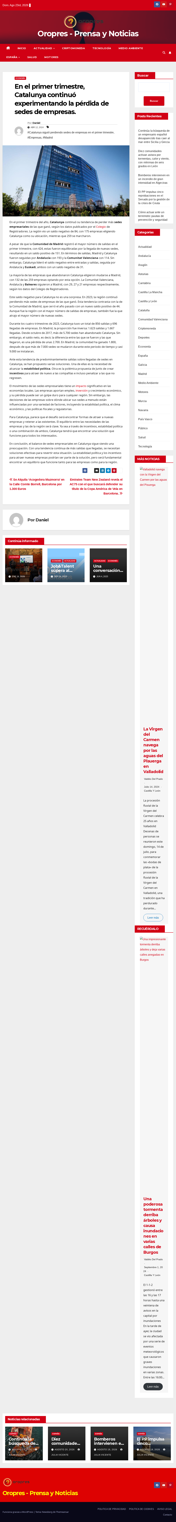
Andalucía (144, 255)
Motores (51, 57)
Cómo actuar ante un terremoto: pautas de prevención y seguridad (152, 216)
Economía (20, 78)
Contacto (167, 1514)
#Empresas (34, 137)
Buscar (143, 75)
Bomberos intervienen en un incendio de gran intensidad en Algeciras (154, 179)
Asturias (143, 274)
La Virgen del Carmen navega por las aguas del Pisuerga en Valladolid (153, 750)
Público (143, 428)
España (12, 57)
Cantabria (144, 283)
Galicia (142, 364)
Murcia (142, 401)
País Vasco (145, 419)
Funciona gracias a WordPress (18, 1511)
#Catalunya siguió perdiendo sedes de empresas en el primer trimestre (71, 132)
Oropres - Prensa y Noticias (87, 33)
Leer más (153, 917)
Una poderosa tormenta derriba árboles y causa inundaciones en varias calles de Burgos (153, 1225)
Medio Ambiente (131, 48)
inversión (82, 390)
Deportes (144, 337)
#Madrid (48, 137)
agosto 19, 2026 (107, 1449)
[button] (164, 52)
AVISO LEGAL (164, 1509)
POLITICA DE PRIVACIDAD (112, 1509)
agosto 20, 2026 (65, 1449)
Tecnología (101, 48)
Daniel (36, 122)
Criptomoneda (73, 48)
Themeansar (62, 1511)
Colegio (101, 227)
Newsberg (47, 1511)
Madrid (142, 373)
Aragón (142, 265)
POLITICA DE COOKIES (141, 1509)
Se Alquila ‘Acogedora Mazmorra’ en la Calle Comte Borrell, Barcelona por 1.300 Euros (36, 484)
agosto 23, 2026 (22, 1449)
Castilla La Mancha (150, 292)
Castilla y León (147, 301)
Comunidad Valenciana (153, 319)
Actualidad (43, 48)
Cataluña (144, 310)
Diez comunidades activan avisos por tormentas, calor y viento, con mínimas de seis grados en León (153, 159)
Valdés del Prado (153, 779)
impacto (81, 386)
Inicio (22, 48)
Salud (32, 57)
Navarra (143, 410)
